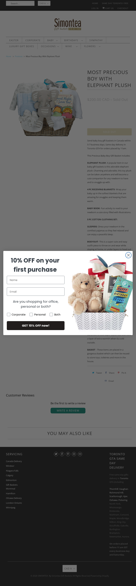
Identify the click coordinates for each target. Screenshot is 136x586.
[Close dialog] (128, 255)
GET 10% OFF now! (35, 325)
